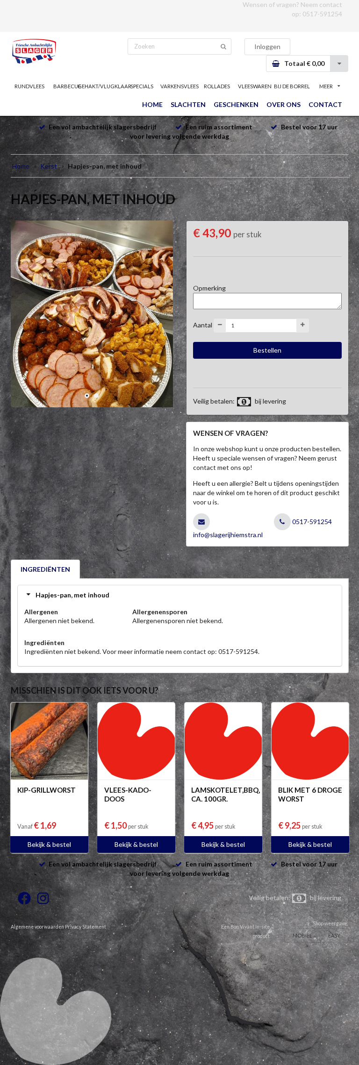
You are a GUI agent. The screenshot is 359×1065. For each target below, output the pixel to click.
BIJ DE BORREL (292, 86)
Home (20, 166)
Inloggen (267, 46)
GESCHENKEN (236, 104)
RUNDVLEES (29, 86)
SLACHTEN (188, 104)
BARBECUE (67, 86)
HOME (152, 104)
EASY (334, 935)
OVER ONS (283, 104)
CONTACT (325, 104)
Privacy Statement (85, 927)
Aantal (202, 324)
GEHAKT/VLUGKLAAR (104, 86)
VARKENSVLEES (179, 86)
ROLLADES (217, 86)
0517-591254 (322, 14)
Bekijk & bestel (49, 844)
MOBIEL (302, 935)
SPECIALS (141, 86)
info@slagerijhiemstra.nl (228, 535)
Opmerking (209, 288)
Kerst (48, 166)
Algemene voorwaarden (37, 927)
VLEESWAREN (255, 86)
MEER (326, 86)
